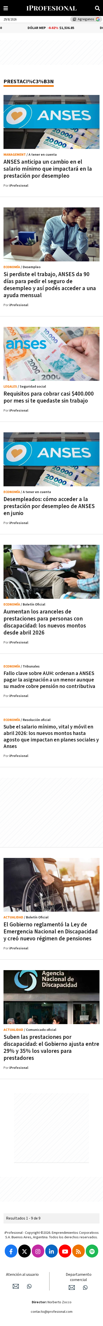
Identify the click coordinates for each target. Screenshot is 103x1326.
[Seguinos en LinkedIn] (51, 1251)
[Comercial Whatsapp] (85, 1288)
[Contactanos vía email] (16, 1286)
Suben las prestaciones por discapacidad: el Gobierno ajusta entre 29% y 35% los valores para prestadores (51, 1047)
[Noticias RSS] (78, 1251)
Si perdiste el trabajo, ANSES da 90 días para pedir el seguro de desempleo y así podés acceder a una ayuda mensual (50, 285)
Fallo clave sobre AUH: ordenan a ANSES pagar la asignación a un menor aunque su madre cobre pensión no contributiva (49, 680)
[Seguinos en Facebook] (11, 1251)
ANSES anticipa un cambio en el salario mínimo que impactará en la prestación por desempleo (48, 169)
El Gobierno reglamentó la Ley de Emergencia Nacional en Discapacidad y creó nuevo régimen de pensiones (51, 931)
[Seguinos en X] (24, 1251)
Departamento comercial (79, 1277)
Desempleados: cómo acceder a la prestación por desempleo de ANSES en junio (49, 506)
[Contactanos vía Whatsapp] (29, 1286)
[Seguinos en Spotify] (92, 1251)
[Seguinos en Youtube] (65, 1251)
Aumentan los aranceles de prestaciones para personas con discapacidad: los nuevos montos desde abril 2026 (45, 622)
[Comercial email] (72, 1288)
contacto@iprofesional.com (51, 1312)
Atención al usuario (22, 1274)
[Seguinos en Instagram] (38, 1251)
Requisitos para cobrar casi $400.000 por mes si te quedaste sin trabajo (49, 397)
